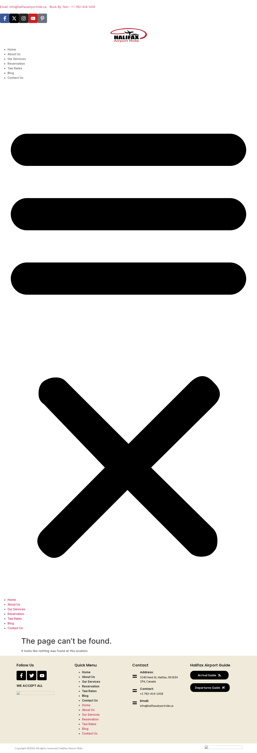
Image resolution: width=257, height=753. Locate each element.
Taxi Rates (15, 68)
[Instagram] (23, 18)
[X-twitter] (14, 18)
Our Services (17, 59)
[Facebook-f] (4, 18)
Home (12, 49)
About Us (14, 54)
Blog (11, 73)
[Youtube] (33, 18)
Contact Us (15, 78)
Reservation (16, 63)
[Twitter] (31, 675)
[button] (128, 338)
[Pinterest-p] (42, 18)
